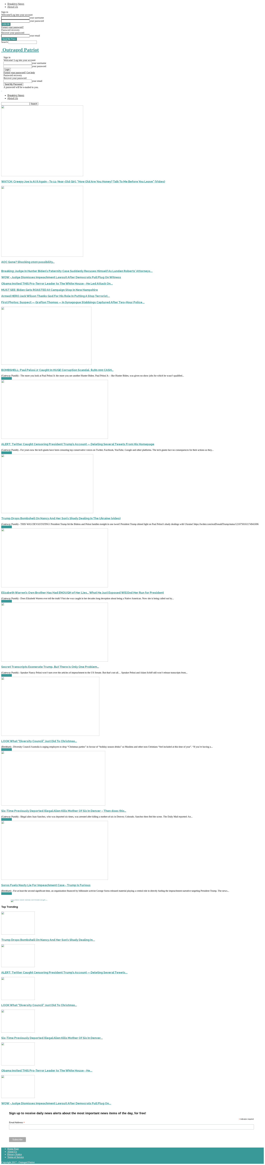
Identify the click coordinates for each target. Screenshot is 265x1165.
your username (37, 17)
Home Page (13, 1149)
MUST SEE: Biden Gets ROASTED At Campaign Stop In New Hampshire (49, 289)
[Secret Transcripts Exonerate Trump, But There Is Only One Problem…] (54, 660)
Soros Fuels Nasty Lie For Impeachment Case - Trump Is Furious (45, 885)
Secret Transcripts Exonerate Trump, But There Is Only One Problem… (50, 666)
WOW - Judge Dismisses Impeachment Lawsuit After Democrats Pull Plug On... (56, 1103)
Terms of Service (15, 1157)
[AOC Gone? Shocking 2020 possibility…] (42, 256)
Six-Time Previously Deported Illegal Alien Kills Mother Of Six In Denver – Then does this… (63, 810)
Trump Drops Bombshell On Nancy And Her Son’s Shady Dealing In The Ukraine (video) (61, 518)
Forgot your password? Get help (19, 72)
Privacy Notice (14, 1154)
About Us (12, 6)
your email (35, 35)
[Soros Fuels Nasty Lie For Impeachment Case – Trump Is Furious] (54, 879)
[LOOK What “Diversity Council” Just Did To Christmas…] (50, 735)
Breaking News (15, 3)
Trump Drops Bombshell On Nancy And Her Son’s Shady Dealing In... (48, 939)
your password (37, 21)
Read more (6, 378)
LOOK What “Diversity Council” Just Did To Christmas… (39, 741)
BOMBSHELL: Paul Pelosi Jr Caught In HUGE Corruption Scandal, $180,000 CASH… (57, 370)
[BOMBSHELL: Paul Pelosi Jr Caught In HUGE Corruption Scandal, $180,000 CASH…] (46, 364)
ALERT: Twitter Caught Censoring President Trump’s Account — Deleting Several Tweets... (64, 972)
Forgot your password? (12, 27)
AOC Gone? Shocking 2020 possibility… (28, 262)
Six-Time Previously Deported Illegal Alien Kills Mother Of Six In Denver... (52, 1038)
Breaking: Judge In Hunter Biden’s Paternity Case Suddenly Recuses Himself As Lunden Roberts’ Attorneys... (77, 271)
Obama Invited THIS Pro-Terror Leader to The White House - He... (46, 1070)
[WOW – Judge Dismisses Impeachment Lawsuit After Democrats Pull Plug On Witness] (18, 1097)
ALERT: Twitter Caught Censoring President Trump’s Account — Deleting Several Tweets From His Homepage (77, 444)
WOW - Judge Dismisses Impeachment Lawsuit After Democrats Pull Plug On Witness (61, 277)
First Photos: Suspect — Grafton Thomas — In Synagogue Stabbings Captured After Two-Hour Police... (73, 302)
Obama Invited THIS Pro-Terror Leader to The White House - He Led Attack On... (57, 283)
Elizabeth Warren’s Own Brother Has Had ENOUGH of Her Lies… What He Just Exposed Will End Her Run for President (82, 592)
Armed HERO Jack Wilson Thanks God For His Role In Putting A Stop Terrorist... (55, 296)
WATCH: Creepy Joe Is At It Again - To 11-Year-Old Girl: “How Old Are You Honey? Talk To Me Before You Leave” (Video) (83, 181)
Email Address (17, 1122)
